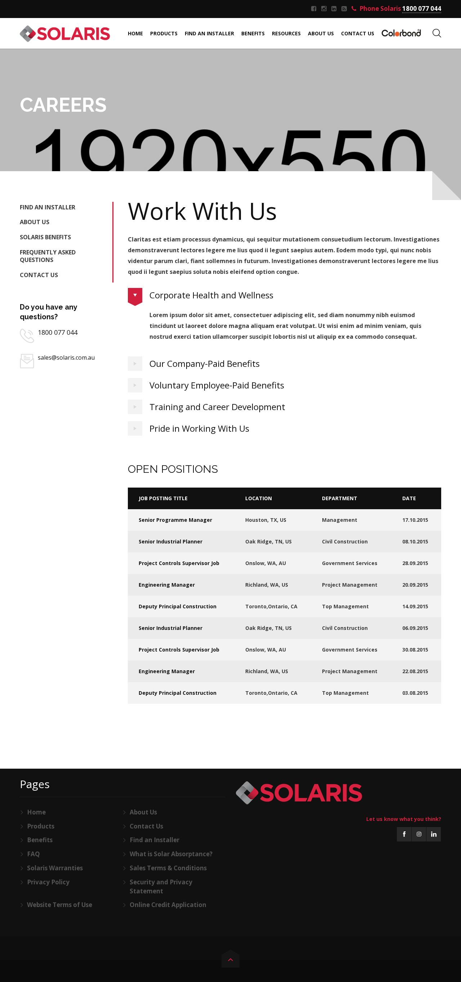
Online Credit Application (168, 905)
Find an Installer (47, 207)
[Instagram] (324, 9)
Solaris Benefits (45, 237)
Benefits (40, 840)
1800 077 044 (57, 332)
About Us (34, 222)
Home (36, 812)
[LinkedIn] (335, 9)
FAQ (33, 854)
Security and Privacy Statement (161, 886)
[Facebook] (314, 9)
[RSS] (345, 9)
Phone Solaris (399, 9)
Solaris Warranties (55, 868)
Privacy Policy (48, 882)
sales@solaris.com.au (66, 357)
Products (40, 826)
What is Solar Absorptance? (171, 854)
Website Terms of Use (59, 905)
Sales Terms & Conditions (168, 868)
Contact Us (39, 275)
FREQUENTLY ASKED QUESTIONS (48, 256)
